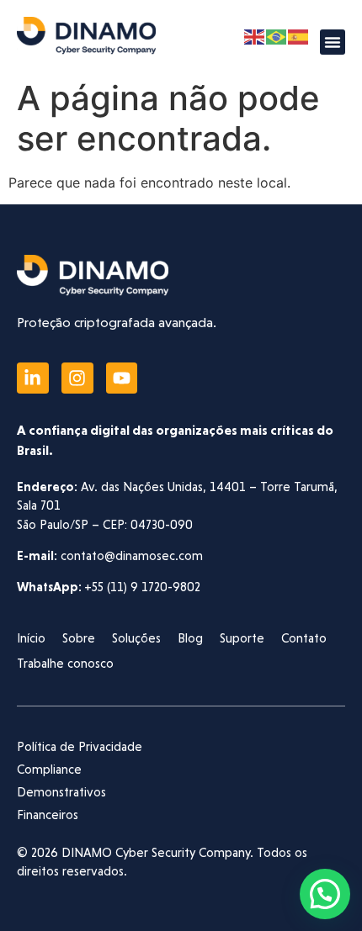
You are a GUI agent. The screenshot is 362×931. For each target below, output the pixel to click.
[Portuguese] (277, 36)
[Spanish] (299, 36)
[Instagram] (77, 378)
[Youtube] (122, 378)
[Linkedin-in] (33, 378)
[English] (255, 36)
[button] (332, 42)
